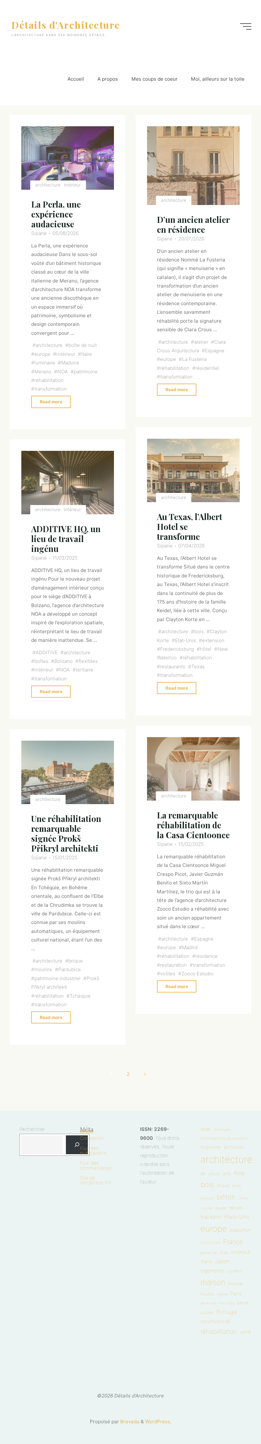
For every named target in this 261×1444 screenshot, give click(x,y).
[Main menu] (245, 26)
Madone (70, 363)
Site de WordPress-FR (95, 1180)
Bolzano (63, 661)
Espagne (214, 351)
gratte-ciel (209, 1253)
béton (226, 1197)
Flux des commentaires (95, 1165)
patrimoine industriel (57, 978)
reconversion (215, 1321)
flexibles (88, 661)
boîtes (41, 661)
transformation (50, 389)
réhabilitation (49, 380)
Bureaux (207, 1198)
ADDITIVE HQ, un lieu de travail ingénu (66, 539)
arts (226, 1173)
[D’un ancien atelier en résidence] (193, 166)
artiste (214, 1173)
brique (75, 961)
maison (213, 1282)
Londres (234, 1271)
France (233, 1242)
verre (245, 1332)
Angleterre (211, 1146)
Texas (198, 666)
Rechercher (32, 1129)
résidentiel (207, 368)
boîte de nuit (82, 345)
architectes (234, 1147)
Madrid (189, 947)
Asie (239, 1172)
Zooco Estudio (197, 974)
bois (199, 631)
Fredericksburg (177, 649)
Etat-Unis (185, 640)
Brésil (236, 1186)
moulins (43, 969)
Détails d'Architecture (65, 24)
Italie (86, 354)
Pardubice (69, 969)
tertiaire (84, 670)
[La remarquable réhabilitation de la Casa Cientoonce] (193, 769)
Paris (236, 1293)
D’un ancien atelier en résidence (193, 224)
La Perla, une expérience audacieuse (56, 214)
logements (212, 1271)
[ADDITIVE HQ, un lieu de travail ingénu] (67, 483)
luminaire (44, 363)
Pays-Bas (226, 1303)
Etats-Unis (237, 1216)
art (203, 1173)
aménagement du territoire (224, 1138)
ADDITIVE (47, 652)
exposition (240, 1230)
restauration (173, 965)
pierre (242, 1302)
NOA (62, 372)
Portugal (226, 1311)
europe (42, 354)
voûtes (167, 974)
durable (220, 1208)
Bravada (129, 1421)
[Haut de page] (236, 1419)
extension (213, 640)
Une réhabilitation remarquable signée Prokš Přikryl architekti (66, 833)
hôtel (205, 649)
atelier (201, 342)
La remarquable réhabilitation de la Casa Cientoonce (193, 825)
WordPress (157, 1421)
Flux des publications (93, 1150)
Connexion (92, 1138)
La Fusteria (194, 359)
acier (206, 1129)
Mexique (235, 1283)
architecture (47, 185)
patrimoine (86, 372)
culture (206, 1208)
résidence (206, 956)
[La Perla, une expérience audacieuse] (67, 158)
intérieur (72, 185)
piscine (207, 1312)
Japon (222, 1261)
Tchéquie (80, 996)
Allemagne (222, 1130)
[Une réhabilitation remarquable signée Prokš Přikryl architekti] (67, 772)
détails (235, 1207)
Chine (243, 1198)
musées (207, 1294)
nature (222, 1294)
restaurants (172, 666)
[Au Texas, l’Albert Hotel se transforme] (193, 470)
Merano (42, 372)
